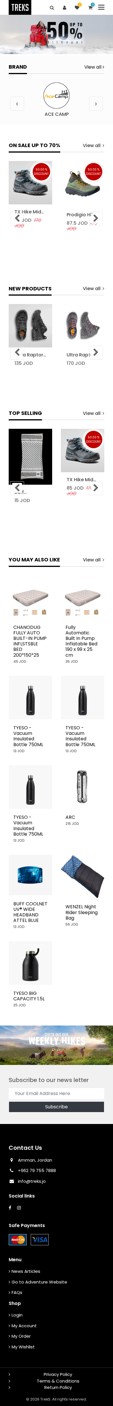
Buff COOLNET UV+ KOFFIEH (28, 492)
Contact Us (25, 1148)
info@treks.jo (32, 1181)
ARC (70, 817)
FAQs (17, 1292)
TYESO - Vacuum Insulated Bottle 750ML (28, 736)
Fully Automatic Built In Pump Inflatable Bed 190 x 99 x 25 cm (81, 641)
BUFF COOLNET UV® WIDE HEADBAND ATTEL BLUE (30, 912)
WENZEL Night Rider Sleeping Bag (81, 912)
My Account (24, 1326)
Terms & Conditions (58, 1381)
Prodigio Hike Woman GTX (82, 214)
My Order (21, 1336)
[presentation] (17, 104)
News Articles (26, 1271)
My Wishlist (23, 1347)
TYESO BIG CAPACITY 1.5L (29, 996)
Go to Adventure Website (39, 1282)
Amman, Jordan (35, 1160)
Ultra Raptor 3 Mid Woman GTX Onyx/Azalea (81, 355)
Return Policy (58, 1387)
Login (17, 1315)
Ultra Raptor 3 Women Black (28, 355)
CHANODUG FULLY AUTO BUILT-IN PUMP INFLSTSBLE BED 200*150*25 (30, 641)
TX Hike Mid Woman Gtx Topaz (28, 212)
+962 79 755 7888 (36, 1170)
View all (93, 67)
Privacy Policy (58, 1374)
